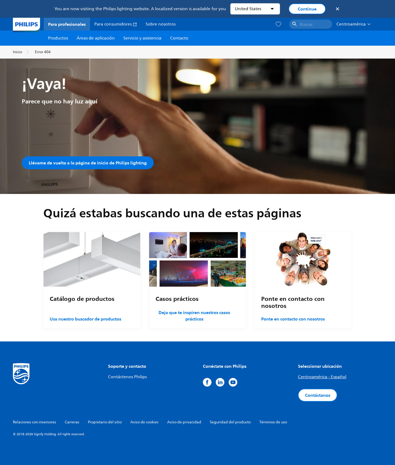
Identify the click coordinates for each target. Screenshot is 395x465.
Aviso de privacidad (184, 422)
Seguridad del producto (230, 422)
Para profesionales (67, 24)
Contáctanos (317, 395)
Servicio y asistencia (142, 38)
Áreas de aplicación (96, 38)
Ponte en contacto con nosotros (293, 319)
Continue (307, 9)
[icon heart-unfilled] (278, 24)
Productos (58, 38)
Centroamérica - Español (322, 376)
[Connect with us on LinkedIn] (220, 382)
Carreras (72, 422)
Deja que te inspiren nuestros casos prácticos (194, 315)
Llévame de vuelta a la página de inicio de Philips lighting (88, 163)
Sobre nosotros (160, 24)
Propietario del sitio (105, 422)
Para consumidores (113, 24)
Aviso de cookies (144, 422)
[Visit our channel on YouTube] (233, 382)
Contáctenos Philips (127, 376)
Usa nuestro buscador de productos (85, 319)
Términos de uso (273, 422)
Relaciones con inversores (34, 422)
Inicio (17, 52)
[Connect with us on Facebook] (207, 382)
